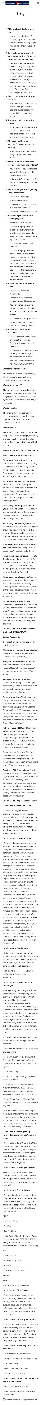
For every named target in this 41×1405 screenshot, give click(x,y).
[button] (2, 3)
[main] (20, 13)
